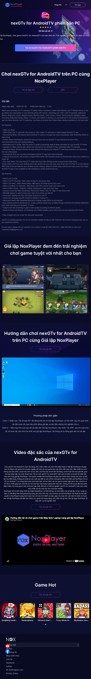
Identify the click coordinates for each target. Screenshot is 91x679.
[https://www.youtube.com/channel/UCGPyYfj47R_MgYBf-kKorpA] (7, 646)
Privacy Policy (12, 673)
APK (63, 90)
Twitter (9, 666)
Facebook (10, 663)
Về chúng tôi (11, 652)
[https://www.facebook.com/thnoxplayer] (7, 651)
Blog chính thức (12, 656)
